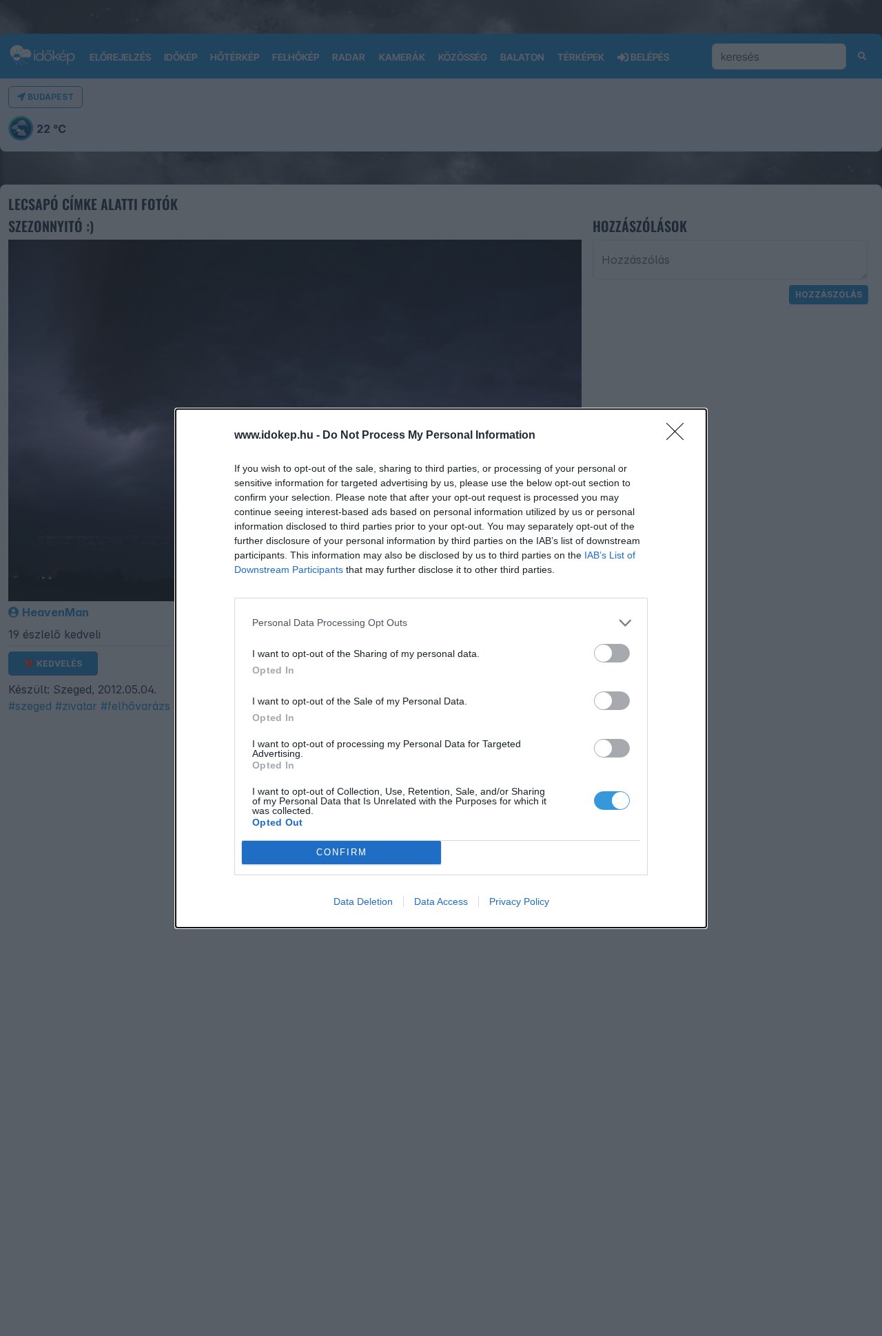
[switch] (612, 653)
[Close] (679, 436)
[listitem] (441, 623)
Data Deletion (363, 901)
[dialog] (441, 668)
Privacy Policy (519, 901)
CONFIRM (341, 852)
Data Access (441, 901)
